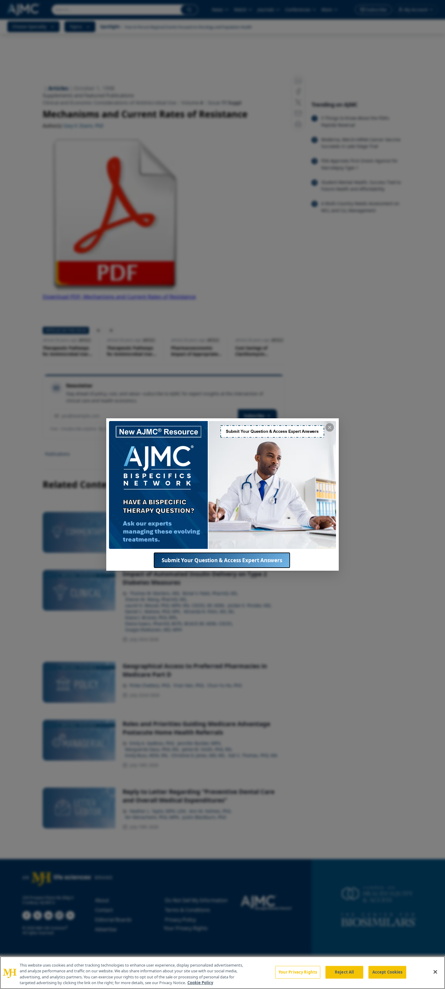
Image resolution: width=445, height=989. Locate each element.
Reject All (344, 972)
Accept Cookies (387, 972)
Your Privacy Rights (298, 972)
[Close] (435, 971)
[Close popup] (329, 427)
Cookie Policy (200, 982)
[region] (222, 972)
